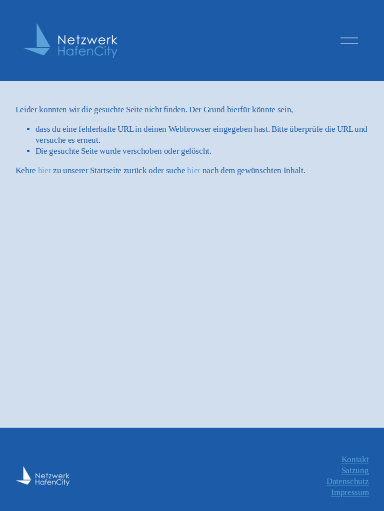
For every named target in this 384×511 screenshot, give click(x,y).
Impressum (349, 492)
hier (45, 170)
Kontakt (355, 459)
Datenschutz (347, 481)
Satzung (355, 470)
